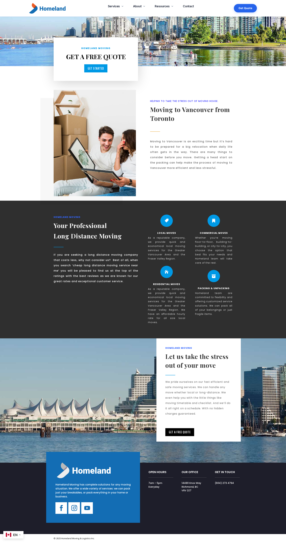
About (137, 6)
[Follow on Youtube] (87, 508)
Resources (162, 6)
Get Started (96, 68)
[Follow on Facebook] (61, 508)
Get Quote (245, 8)
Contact (188, 6)
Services (114, 6)
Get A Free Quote (180, 432)
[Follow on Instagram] (74, 508)
